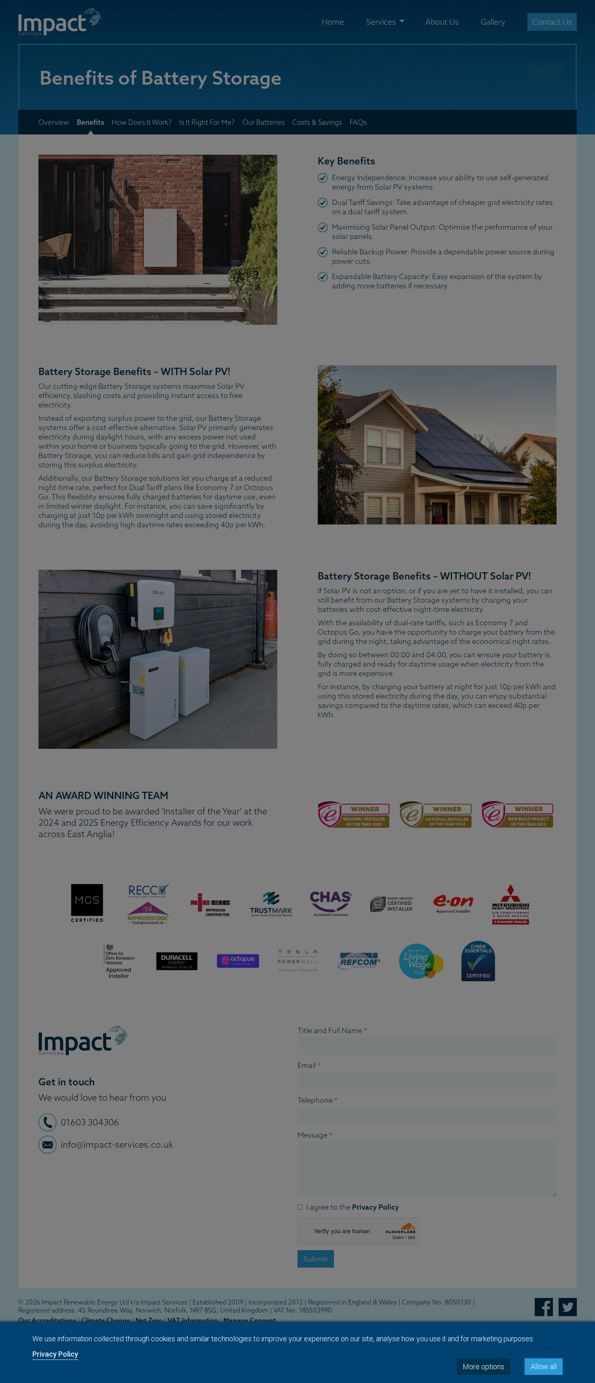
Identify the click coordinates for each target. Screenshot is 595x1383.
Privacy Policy (55, 1354)
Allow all (544, 1366)
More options (483, 1366)
